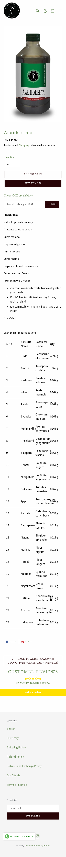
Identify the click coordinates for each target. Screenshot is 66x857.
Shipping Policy (16, 747)
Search (11, 729)
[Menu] (60, 10)
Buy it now (33, 183)
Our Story (13, 738)
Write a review (33, 692)
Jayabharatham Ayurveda (37, 845)
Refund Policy (15, 757)
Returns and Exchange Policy (24, 766)
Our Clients (13, 775)
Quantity (9, 157)
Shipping (24, 145)
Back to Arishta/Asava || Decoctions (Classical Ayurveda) (33, 660)
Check (52, 204)
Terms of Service (17, 785)
